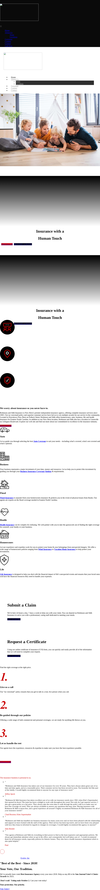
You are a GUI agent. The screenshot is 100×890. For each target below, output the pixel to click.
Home (7, 30)
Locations (13, 37)
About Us (8, 33)
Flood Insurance (7, 498)
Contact (8, 44)
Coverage (8, 39)
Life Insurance (6, 574)
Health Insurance (7, 525)
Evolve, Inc (25, 858)
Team (12, 35)
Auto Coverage (39, 441)
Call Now (8, 46)
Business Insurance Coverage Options (35, 471)
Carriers (8, 41)
